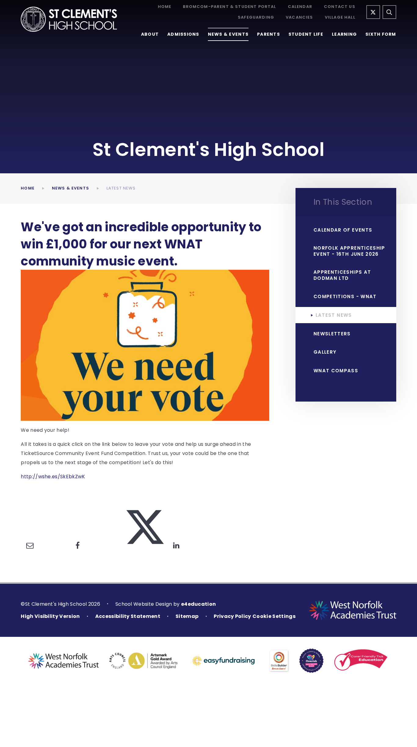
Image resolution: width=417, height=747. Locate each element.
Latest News (121, 188)
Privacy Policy (232, 616)
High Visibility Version (50, 616)
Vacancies (299, 17)
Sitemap (187, 616)
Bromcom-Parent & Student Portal (229, 6)
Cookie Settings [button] (274, 616)
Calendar (300, 6)
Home (165, 6)
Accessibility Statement (127, 616)
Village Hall (340, 17)
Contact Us (339, 6)
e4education (198, 604)
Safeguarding (256, 17)
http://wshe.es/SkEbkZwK (53, 476)
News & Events (70, 188)
